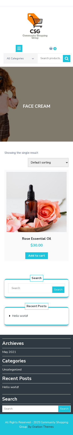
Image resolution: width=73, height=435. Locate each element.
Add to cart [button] (36, 256)
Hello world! (20, 316)
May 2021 (9, 352)
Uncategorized (12, 369)
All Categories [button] (15, 58)
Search (66, 58)
